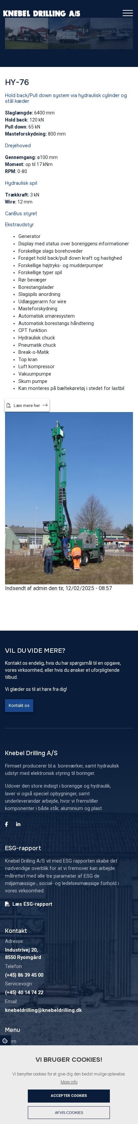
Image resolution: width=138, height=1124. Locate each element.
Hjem (10, 1041)
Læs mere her (27, 405)
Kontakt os (19, 705)
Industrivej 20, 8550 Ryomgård (23, 953)
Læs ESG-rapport (32, 904)
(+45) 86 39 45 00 (24, 975)
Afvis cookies (69, 1113)
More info (69, 1082)
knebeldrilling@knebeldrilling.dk (43, 1010)
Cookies (5, 1040)
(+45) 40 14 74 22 (24, 992)
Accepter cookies (69, 1096)
